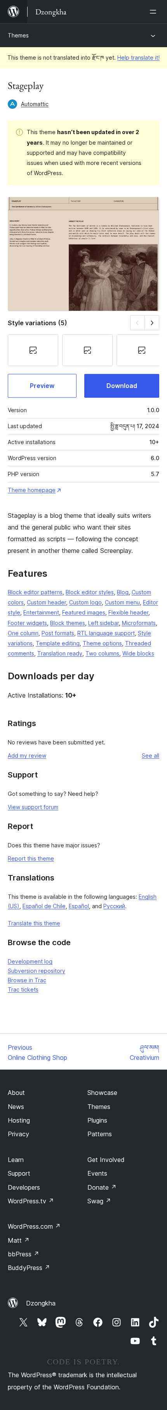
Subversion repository (36, 970)
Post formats (58, 633)
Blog (123, 592)
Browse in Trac (27, 980)
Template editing (58, 643)
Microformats (139, 623)
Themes (18, 35)
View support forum (33, 807)
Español (79, 906)
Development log (30, 961)
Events (97, 1173)
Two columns (102, 653)
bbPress (23, 1254)
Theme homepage (32, 490)
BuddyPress (29, 1268)
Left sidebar (103, 623)
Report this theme (31, 858)
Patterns (99, 1134)
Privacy (18, 1134)
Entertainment (41, 612)
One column (23, 633)
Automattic (35, 104)
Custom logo (85, 602)
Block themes (67, 623)
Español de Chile (44, 906)
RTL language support (106, 633)
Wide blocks (138, 653)
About (16, 1092)
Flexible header (128, 612)
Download (121, 386)
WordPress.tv (31, 1201)
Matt (19, 1240)
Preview (42, 386)
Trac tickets (23, 989)
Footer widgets (27, 623)
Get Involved (106, 1160)
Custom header (46, 602)
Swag (99, 1201)
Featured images (83, 612)
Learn (16, 1160)
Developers (24, 1187)
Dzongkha (41, 1303)
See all (150, 755)
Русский (114, 906)
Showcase (102, 1092)
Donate (102, 1187)
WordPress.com (34, 1226)
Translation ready (59, 653)
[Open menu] (154, 11)
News (16, 1107)
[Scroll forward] (152, 322)
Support (19, 1173)
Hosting (19, 1120)
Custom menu (122, 602)
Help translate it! (138, 57)
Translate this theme (34, 923)
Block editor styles (90, 592)
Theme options (102, 643)
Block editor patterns (35, 592)
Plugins (97, 1120)
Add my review (27, 755)
